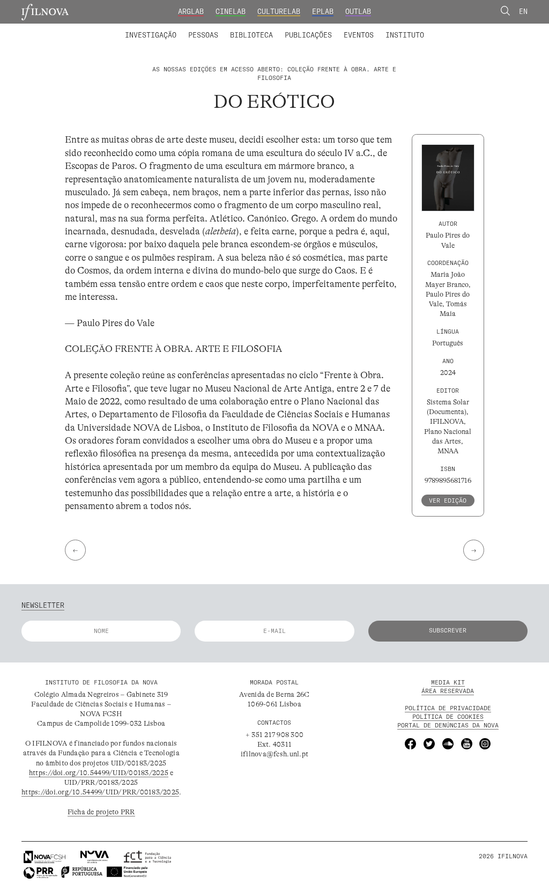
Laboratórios (100, 28)
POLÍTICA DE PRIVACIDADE (448, 708)
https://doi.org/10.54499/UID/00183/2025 (98, 773)
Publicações (308, 35)
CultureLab (278, 11)
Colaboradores (246, 28)
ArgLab (191, 11)
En (523, 11)
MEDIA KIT (448, 682)
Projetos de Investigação (187, 28)
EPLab (322, 11)
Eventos (359, 35)
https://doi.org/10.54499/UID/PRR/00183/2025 (100, 792)
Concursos (455, 28)
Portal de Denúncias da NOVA (448, 725)
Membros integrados (170, 28)
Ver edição (447, 500)
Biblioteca (251, 35)
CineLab (231, 11)
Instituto (404, 35)
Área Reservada (447, 691)
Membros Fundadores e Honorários (350, 28)
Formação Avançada (389, 28)
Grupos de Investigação (296, 28)
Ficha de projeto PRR (101, 812)
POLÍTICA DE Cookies (448, 716)
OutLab (358, 11)
